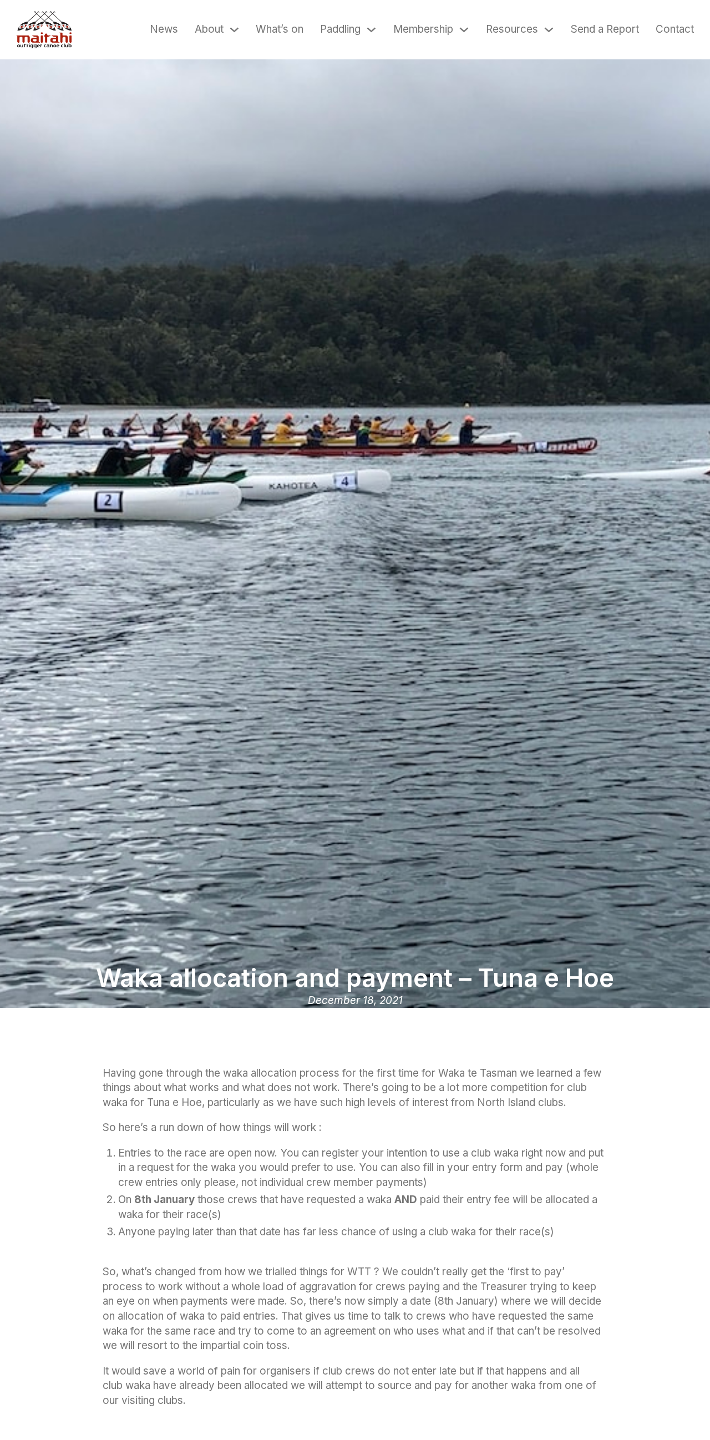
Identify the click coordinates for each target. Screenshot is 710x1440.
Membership (423, 29)
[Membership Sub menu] (464, 29)
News (164, 29)
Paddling (340, 29)
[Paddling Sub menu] (371, 29)
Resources (512, 29)
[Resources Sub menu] (549, 29)
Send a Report (605, 29)
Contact (675, 29)
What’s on (279, 29)
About (209, 29)
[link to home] (44, 29)
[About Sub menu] (234, 29)
